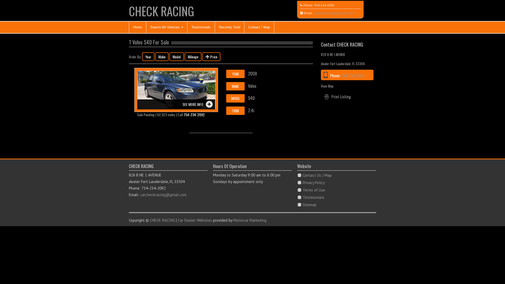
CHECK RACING (161, 11)
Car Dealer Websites (195, 220)
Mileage (193, 56)
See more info (193, 104)
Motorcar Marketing (249, 220)
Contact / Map (259, 27)
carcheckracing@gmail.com (334, 13)
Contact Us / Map (317, 175)
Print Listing (341, 96)
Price (213, 56)
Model (177, 56)
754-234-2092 (324, 5)
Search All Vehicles (165, 27)
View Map (327, 86)
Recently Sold (229, 27)
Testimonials (201, 27)
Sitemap (309, 204)
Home (137, 27)
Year (148, 56)
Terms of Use (314, 189)
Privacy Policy (314, 182)
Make (161, 56)
